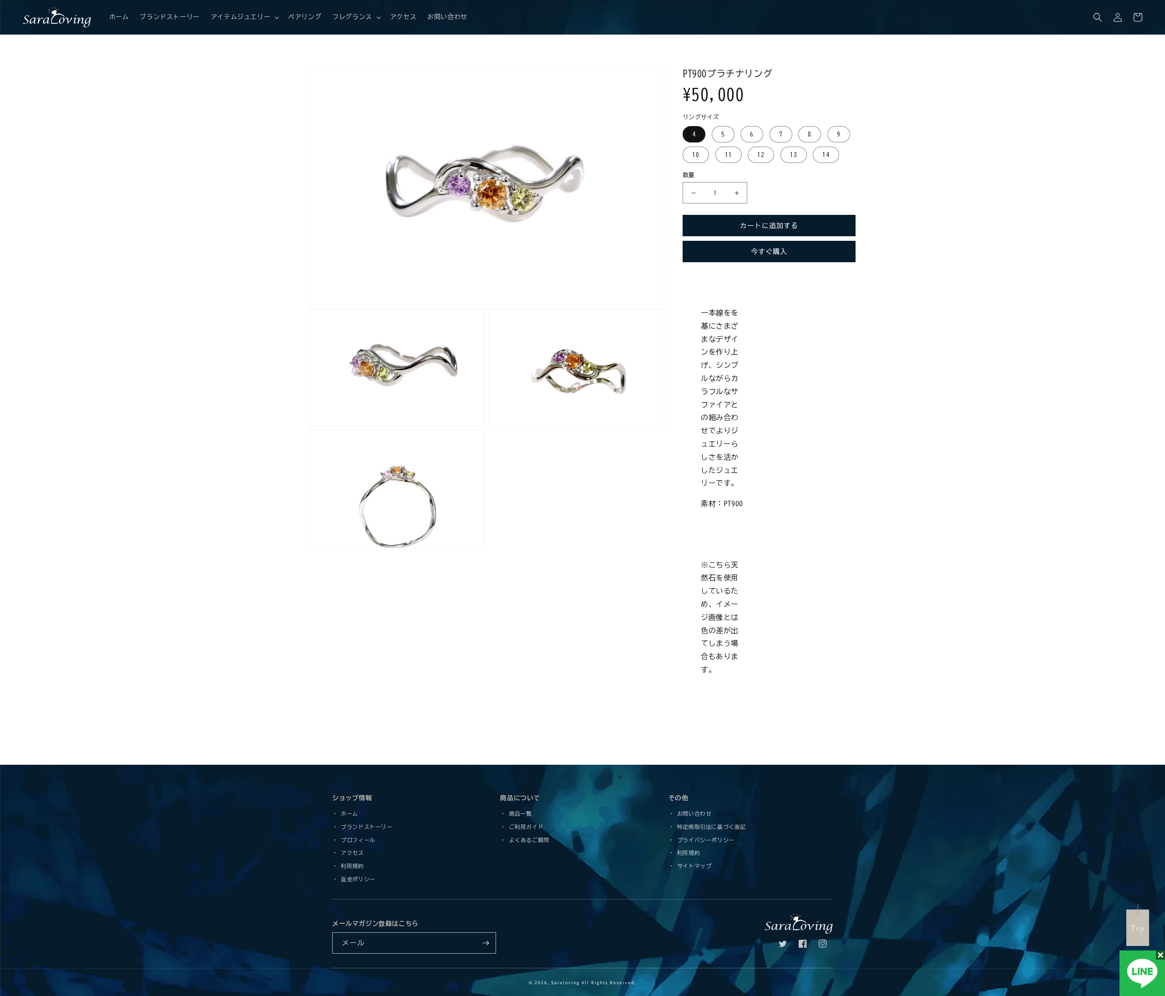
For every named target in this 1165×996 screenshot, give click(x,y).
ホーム (348, 813)
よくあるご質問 (527, 840)
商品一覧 (519, 813)
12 (761, 155)
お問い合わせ (692, 813)
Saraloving (565, 983)
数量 (689, 175)
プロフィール (356, 840)
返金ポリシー (356, 879)
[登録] (486, 943)
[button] (244, 16)
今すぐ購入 (769, 251)
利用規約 (351, 866)
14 (826, 155)
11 (728, 155)
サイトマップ (692, 866)
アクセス (351, 852)
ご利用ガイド (524, 826)
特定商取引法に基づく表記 (710, 826)
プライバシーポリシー (704, 840)
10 (695, 155)
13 (793, 155)
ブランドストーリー (365, 826)
